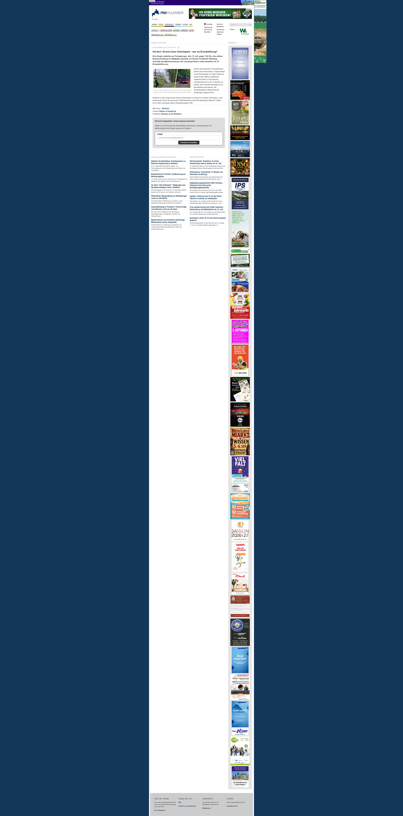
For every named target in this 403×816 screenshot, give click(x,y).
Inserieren (220, 24)
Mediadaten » (207, 808)
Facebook (209, 24)
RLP (190, 24)
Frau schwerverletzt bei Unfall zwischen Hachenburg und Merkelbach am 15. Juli (206, 208)
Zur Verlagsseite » (160, 810)
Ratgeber (176, 30)
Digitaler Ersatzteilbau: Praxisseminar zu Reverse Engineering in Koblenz (168, 162)
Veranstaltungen (166, 30)
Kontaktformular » (232, 806)
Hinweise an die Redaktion (171, 114)
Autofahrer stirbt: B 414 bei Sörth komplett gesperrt (208, 219)
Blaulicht (165, 108)
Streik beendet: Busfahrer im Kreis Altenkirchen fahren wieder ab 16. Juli (205, 162)
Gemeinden (184, 30)
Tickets (232, 29)
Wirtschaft (169, 24)
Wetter (191, 30)
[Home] (152, 19)
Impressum (220, 32)
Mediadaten (220, 26)
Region (154, 24)
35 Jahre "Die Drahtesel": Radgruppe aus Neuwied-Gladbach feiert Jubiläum (168, 186)
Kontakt (219, 34)
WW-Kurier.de (208, 27)
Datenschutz (220, 30)
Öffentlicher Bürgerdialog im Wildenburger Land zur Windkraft (169, 197)
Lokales (154, 30)
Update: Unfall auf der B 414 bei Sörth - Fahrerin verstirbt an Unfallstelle (206, 197)
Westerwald (157, 34)
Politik (161, 24)
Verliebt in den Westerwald (187, 806)
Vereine (178, 24)
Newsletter (207, 32)
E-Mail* (160, 134)
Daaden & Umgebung (167, 111)
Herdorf (163, 43)
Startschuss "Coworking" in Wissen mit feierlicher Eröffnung (206, 173)
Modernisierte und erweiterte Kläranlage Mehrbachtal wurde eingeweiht (168, 221)
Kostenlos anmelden (189, 142)
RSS (179, 802)
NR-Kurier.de (208, 30)
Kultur (185, 24)
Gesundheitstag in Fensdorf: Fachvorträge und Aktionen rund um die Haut (168, 208)
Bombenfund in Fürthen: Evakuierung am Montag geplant (168, 175)
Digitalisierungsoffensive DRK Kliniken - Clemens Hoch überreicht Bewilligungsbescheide (206, 185)
